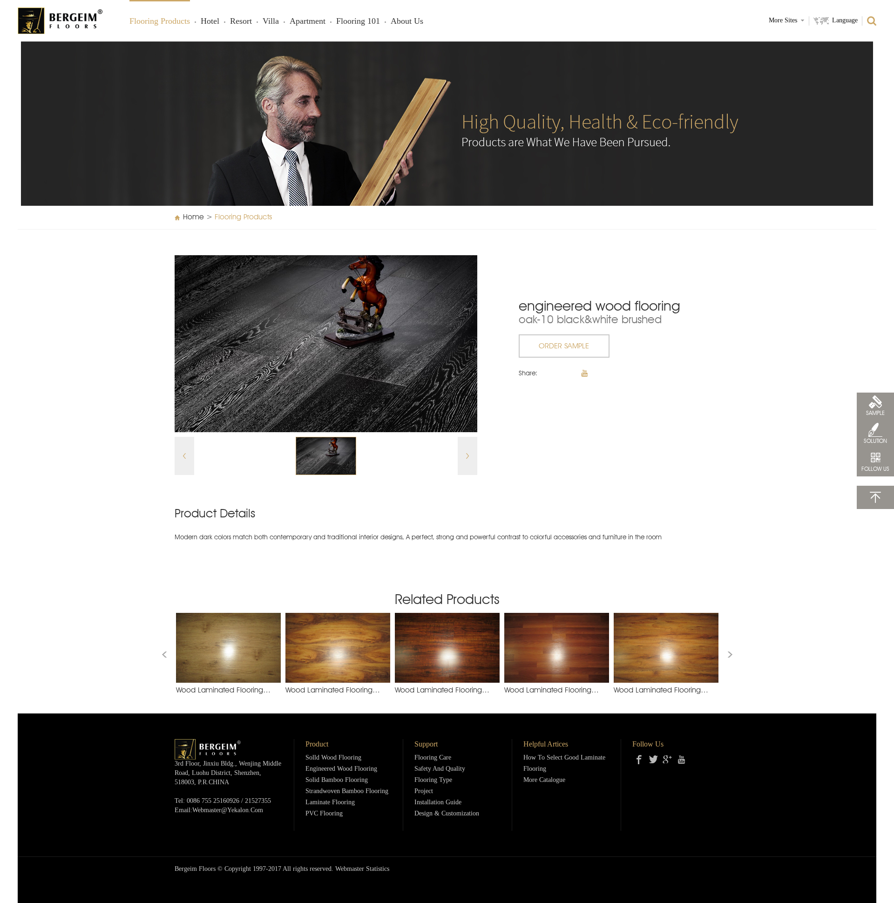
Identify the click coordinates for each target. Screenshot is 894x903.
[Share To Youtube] (584, 373)
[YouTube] (681, 759)
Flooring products (159, 21)
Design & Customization (446, 813)
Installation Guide (437, 802)
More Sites (783, 20)
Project (423, 791)
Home (193, 217)
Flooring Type (433, 780)
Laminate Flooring (330, 802)
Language (845, 20)
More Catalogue (544, 780)
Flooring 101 (358, 21)
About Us (407, 21)
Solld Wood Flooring (333, 757)
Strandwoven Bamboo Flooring (346, 791)
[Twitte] (653, 759)
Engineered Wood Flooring (341, 769)
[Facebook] (639, 759)
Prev (184, 456)
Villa (271, 21)
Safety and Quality (439, 769)
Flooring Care (432, 757)
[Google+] (667, 759)
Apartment (307, 21)
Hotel (210, 21)
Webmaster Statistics (362, 869)
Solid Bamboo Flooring (336, 780)
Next (467, 456)
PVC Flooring (324, 813)
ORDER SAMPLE (564, 346)
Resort (241, 21)
